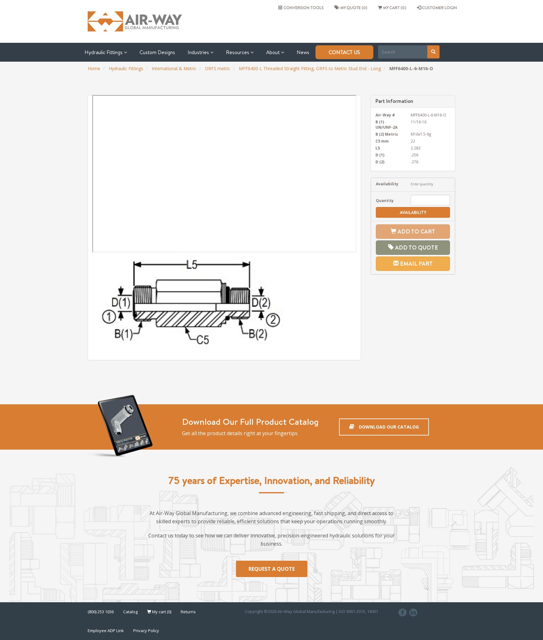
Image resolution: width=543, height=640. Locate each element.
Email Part (416, 263)
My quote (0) (352, 7)
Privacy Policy (146, 630)
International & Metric (174, 68)
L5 (378, 147)
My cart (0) (394, 7)
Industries (199, 52)
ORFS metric (217, 68)
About (273, 52)
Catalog (130, 612)
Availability (387, 183)
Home (94, 68)
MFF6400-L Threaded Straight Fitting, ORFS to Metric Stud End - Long (310, 68)
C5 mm (382, 140)
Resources (238, 52)
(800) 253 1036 (101, 612)
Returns (188, 612)
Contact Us (344, 52)
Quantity (385, 200)
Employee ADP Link (106, 630)
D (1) (380, 154)
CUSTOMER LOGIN (439, 7)
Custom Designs (157, 52)
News (303, 52)
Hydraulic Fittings (104, 52)
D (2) (380, 161)
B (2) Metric (387, 134)
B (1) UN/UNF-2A (387, 124)
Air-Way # (385, 114)
